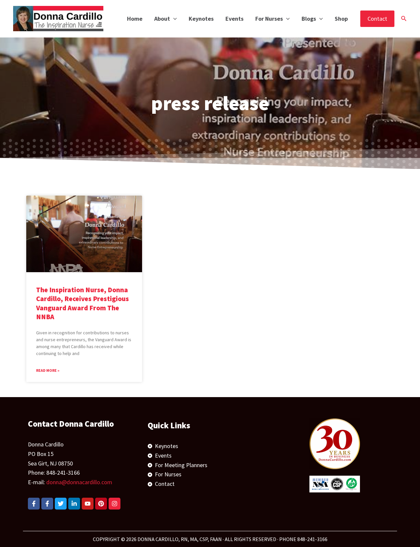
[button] (173, 18)
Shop (341, 18)
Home (134, 18)
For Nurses (269, 18)
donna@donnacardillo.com (79, 482)
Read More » (47, 370)
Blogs (309, 18)
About (162, 18)
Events (234, 18)
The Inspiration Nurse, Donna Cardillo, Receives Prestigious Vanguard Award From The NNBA (82, 303)
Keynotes (201, 18)
